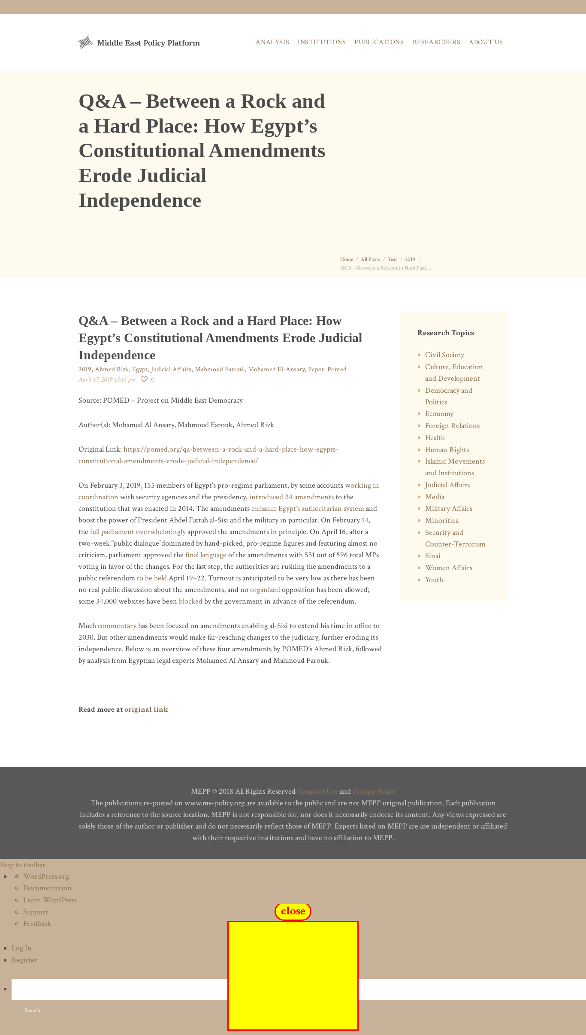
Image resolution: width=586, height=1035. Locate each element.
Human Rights (447, 450)
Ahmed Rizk (112, 369)
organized (265, 590)
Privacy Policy (374, 791)
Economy (439, 414)
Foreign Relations (452, 426)
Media (434, 497)
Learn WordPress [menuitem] (50, 900)
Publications (379, 42)
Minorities (441, 520)
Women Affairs (448, 568)
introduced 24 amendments (291, 497)
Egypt (140, 369)
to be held (152, 578)
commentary (117, 626)
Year (392, 259)
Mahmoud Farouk (220, 369)
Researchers (437, 42)
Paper (316, 369)
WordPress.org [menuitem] (46, 876)
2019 (410, 259)
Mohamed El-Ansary (276, 369)
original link (146, 709)
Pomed (337, 369)
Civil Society (444, 355)
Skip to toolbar (22, 865)
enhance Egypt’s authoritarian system (307, 508)
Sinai (433, 556)
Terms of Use (317, 791)
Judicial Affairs (171, 369)
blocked (190, 601)
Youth (434, 580)
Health (435, 438)
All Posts (370, 259)
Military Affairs (448, 508)
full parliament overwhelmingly (138, 532)
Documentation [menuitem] (47, 888)
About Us (486, 42)
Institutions (322, 42)
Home (346, 259)
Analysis (272, 42)
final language (206, 555)
